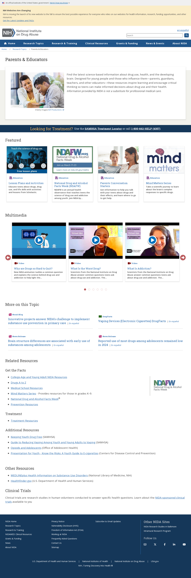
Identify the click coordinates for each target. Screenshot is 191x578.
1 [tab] (85, 289)
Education (18, 178)
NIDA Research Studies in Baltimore (160, 526)
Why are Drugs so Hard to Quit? (33, 268)
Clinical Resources (96, 43)
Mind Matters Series (23, 393)
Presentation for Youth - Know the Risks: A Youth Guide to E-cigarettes (54, 453)
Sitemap (55, 547)
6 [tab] (106, 289)
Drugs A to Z (18, 382)
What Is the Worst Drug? (86, 268)
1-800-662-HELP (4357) (145, 128)
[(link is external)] (155, 544)
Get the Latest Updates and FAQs (18, 20)
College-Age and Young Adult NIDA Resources (39, 377)
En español (74, 323)
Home (11, 43)
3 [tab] (93, 289)
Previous (6, 256)
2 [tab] (89, 289)
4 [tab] (97, 289)
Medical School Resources (27, 388)
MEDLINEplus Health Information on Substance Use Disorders (49, 475)
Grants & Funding (127, 43)
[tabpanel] (39, 253)
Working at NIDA (59, 534)
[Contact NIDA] (145, 544)
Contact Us (56, 543)
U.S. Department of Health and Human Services (54, 561)
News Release (19, 336)
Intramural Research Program (157, 531)
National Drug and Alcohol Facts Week (34, 399)
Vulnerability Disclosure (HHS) (64, 525)
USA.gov (155, 561)
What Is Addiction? (139, 268)
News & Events (155, 43)
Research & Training (64, 43)
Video (21, 263)
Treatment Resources (24, 420)
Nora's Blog (17, 314)
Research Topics (33, 43)
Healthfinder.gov (21, 481)
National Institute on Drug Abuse (130, 561)
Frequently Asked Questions (64, 538)
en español (183, 30)
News (7, 543)
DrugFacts (107, 316)
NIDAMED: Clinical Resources (18, 534)
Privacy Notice (57, 521)
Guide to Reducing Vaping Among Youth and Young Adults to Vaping (53, 442)
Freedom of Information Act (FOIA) (67, 530)
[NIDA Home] (54, 33)
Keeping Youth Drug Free (26, 437)
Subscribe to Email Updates (108, 521)
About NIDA (180, 43)
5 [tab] (101, 289)
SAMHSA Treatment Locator (103, 128)
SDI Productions (55, 109)
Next (181, 256)
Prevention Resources (24, 404)
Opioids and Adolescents (26, 447)
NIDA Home (10, 521)
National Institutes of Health (95, 561)
